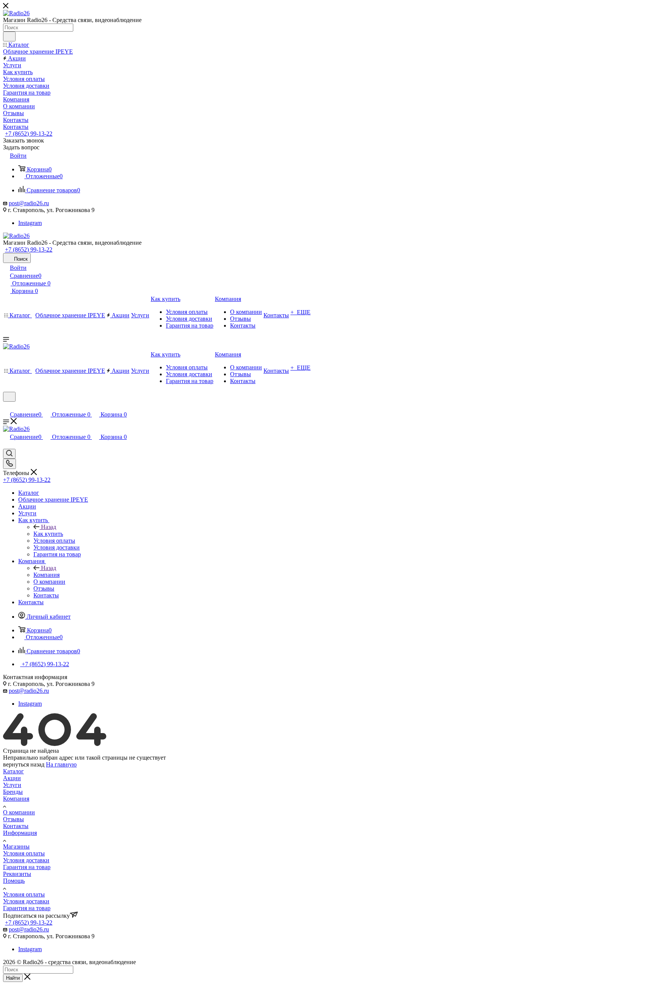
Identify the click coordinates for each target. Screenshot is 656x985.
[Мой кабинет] (6, 406)
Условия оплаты (24, 853)
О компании (19, 812)
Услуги (12, 785)
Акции (12, 778)
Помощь (14, 880)
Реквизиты (17, 874)
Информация (20, 833)
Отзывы (13, 819)
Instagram (30, 223)
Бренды (13, 792)
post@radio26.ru (29, 203)
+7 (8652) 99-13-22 (28, 133)
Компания (46, 575)
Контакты (15, 826)
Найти (13, 978)
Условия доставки (26, 860)
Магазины (16, 846)
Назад (48, 527)
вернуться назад (23, 764)
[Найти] (9, 36)
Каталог (13, 771)
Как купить (48, 534)
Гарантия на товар (26, 867)
